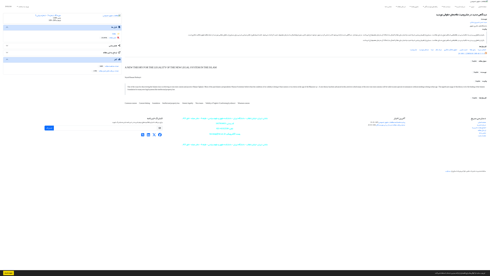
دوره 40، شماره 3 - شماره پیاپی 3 (48, 15)
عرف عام (439, 49)
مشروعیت (413, 49)
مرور (472, 6)
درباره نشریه (460, 6)
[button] (433, 273)
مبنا (432, 49)
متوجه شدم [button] (8, 272)
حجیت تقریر (464, 49)
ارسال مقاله (401, 6)
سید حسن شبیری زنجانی (478, 22)
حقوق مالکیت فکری (450, 49)
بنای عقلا (473, 49)
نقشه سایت (482, 135)
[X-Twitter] (154, 135)
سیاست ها (446, 6)
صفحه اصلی (482, 6)
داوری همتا (415, 6)
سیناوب (448, 171)
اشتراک (49, 128)
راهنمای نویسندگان (430, 6)
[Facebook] (160, 135)
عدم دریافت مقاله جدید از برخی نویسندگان (390, 125)
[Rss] (142, 135)
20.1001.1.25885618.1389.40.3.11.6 (471, 53)
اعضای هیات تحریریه (479, 127)
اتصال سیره (482, 49)
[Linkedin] (148, 135)
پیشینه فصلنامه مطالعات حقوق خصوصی (391, 122)
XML (114, 34)
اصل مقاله (108, 37)
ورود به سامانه (23, 6)
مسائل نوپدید (424, 49)
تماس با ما (388, 6)
